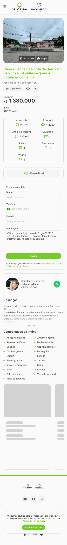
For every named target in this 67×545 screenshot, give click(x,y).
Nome (10, 192)
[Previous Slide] (6, 40)
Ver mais (32, 325)
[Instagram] (42, 499)
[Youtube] (25, 499)
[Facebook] (33, 499)
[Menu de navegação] (4, 7)
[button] (33, 40)
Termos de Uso (52, 263)
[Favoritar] (28, 89)
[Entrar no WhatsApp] (57, 284)
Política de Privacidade (16, 266)
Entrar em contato (15, 187)
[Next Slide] (61, 40)
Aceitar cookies (33, 527)
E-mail (10, 216)
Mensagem (12, 228)
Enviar (33, 256)
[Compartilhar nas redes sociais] (35, 89)
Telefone (11, 204)
